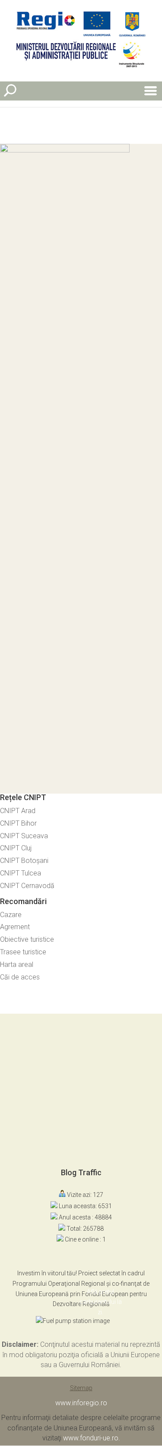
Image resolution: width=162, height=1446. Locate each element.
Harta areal (16, 964)
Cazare (11, 915)
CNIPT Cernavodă (27, 886)
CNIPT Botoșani (24, 860)
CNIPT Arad (17, 811)
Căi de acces (20, 977)
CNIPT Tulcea (20, 873)
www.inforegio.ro (81, 1403)
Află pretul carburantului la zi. (100, 1302)
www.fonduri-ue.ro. (91, 1438)
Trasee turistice (23, 952)
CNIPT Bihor (18, 823)
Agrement (15, 927)
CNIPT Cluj (16, 848)
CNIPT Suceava (24, 836)
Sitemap (81, 1387)
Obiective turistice (27, 939)
